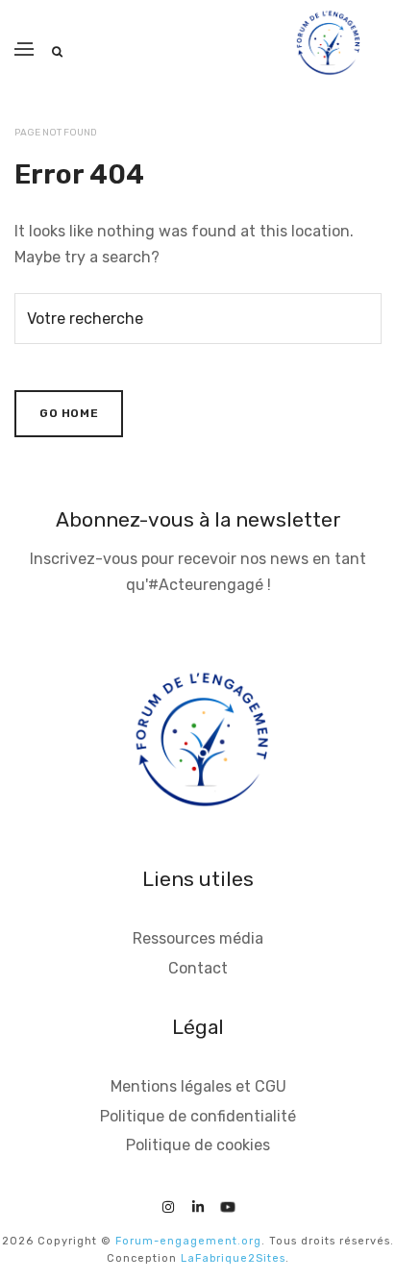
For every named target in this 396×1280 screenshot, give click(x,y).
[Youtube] (227, 1203)
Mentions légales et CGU (198, 1086)
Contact (198, 968)
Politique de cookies (198, 1145)
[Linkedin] (198, 1203)
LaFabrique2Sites (233, 1258)
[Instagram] (168, 1203)
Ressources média (198, 938)
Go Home (68, 413)
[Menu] (24, 49)
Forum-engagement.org (188, 1241)
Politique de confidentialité (198, 1116)
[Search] (57, 52)
